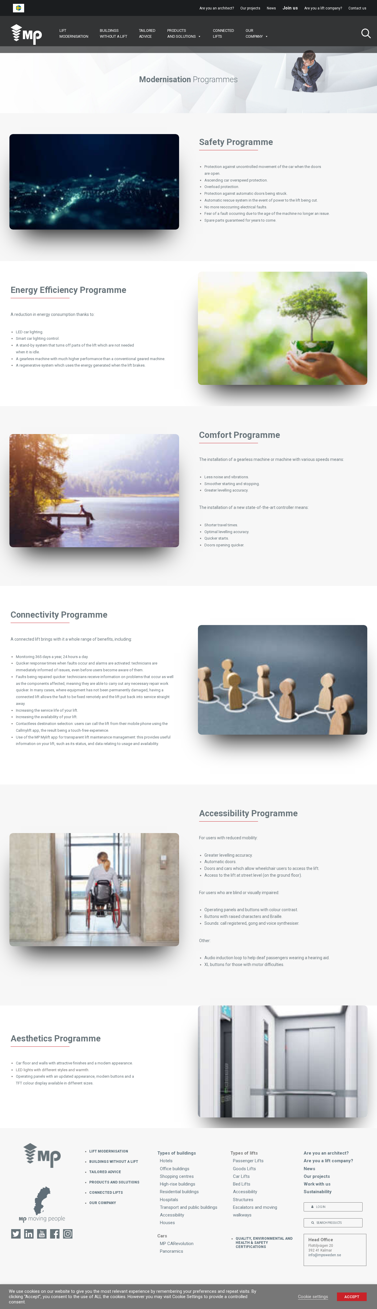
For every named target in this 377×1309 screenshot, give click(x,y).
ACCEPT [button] (351, 1297)
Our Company (102, 1203)
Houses (167, 1222)
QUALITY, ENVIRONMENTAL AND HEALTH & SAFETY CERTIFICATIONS (264, 1243)
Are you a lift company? (323, 8)
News (271, 8)
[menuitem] (218, 8)
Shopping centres (177, 1176)
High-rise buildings (177, 1184)
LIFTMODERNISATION (73, 33)
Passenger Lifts (248, 1160)
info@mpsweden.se (324, 1255)
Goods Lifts (244, 1168)
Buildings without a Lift (113, 1162)
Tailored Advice (105, 1172)
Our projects (250, 8)
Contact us (357, 8)
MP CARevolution (177, 1243)
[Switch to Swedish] (18, 8)
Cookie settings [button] (313, 1296)
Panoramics (171, 1251)
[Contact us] (42, 1207)
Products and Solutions (114, 1182)
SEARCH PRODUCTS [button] (329, 1222)
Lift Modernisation (108, 1151)
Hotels (166, 1160)
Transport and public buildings (188, 1207)
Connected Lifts (106, 1193)
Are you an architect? (216, 8)
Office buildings (174, 1168)
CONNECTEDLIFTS (223, 33)
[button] (363, 34)
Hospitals (169, 1199)
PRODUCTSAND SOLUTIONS (181, 33)
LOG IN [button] (320, 1207)
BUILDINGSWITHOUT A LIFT (113, 33)
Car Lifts (241, 1176)
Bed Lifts (241, 1184)
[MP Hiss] (26, 34)
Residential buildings (179, 1191)
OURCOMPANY (254, 33)
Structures (243, 1199)
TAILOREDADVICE (147, 33)
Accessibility (172, 1215)
